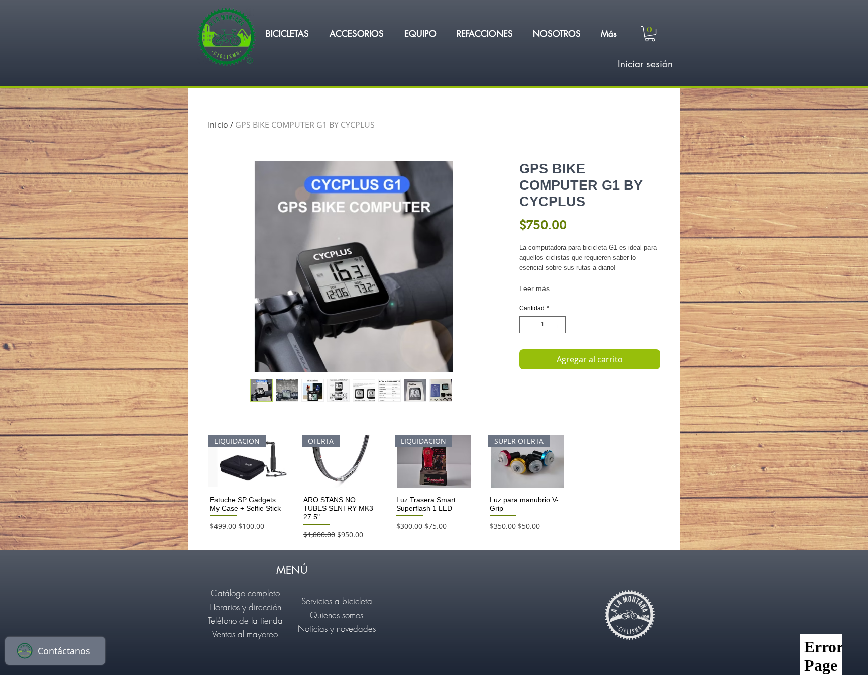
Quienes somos (336, 615)
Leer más (534, 288)
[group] (434, 488)
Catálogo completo (245, 593)
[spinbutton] (542, 325)
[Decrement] (526, 325)
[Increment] (558, 325)
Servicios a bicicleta (336, 601)
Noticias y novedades (337, 628)
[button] (287, 33)
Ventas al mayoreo (245, 634)
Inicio (218, 124)
